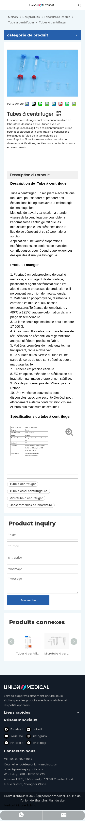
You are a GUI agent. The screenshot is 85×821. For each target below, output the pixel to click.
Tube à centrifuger (23, 484)
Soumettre (28, 600)
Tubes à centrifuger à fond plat (28, 653)
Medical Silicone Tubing (20, 805)
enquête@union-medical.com (37, 764)
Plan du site (57, 800)
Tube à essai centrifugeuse (28, 491)
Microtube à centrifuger (26, 498)
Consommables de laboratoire (31, 505)
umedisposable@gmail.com (23, 769)
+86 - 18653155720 (32, 774)
